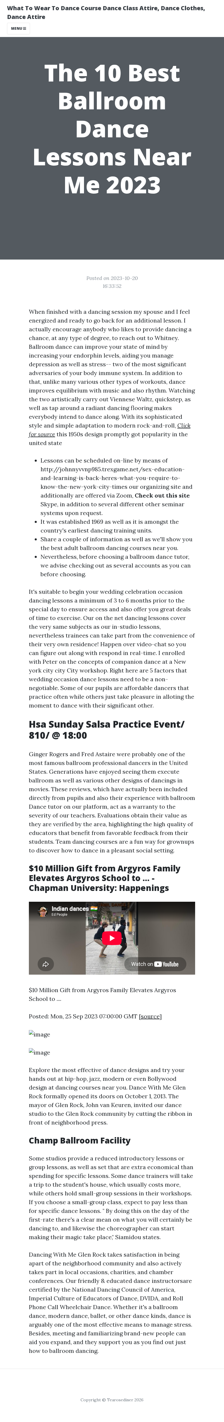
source (150, 1016)
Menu (17, 28)
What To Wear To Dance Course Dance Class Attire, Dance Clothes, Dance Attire (106, 12)
